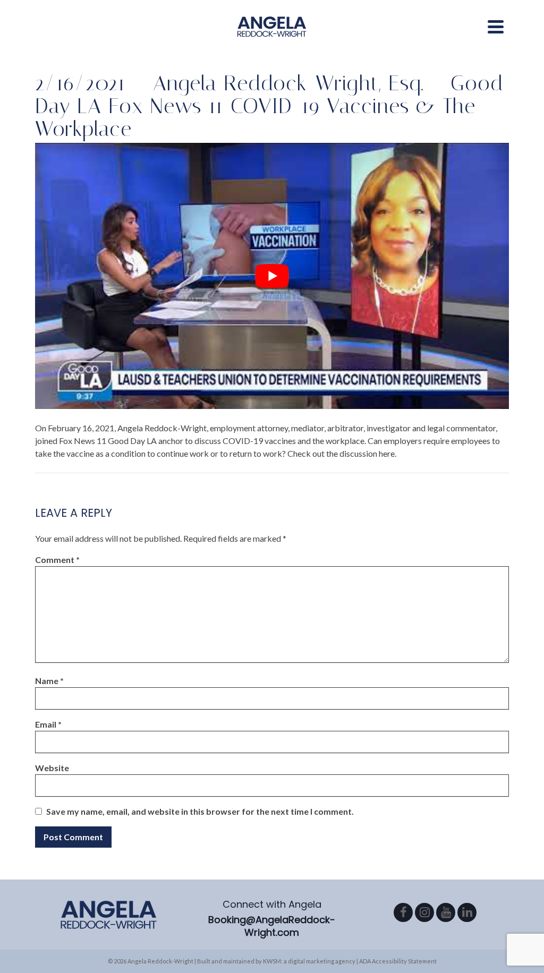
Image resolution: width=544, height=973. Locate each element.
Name (49, 681)
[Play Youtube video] (272, 276)
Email (48, 724)
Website (52, 768)
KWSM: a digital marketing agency (309, 961)
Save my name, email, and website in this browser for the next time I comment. (200, 811)
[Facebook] (403, 912)
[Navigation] (495, 26)
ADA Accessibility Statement (398, 961)
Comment (57, 559)
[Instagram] (424, 912)
